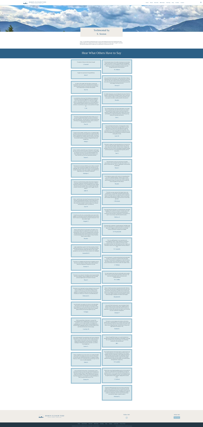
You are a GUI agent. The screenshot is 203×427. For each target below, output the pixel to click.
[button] (127, 418)
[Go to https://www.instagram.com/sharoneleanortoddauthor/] (201, 2)
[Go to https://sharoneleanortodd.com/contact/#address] (127, 415)
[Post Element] (86, 64)
